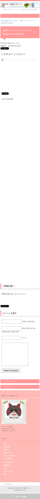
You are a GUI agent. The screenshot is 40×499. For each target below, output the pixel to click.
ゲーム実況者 (8, 458)
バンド (6, 468)
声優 (5, 444)
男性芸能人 (7, 465)
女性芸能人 (7, 447)
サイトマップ (8, 484)
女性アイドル (8, 452)
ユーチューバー (8, 471)
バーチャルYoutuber (10, 455)
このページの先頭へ (21, 496)
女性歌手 (6, 449)
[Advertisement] (20, 192)
